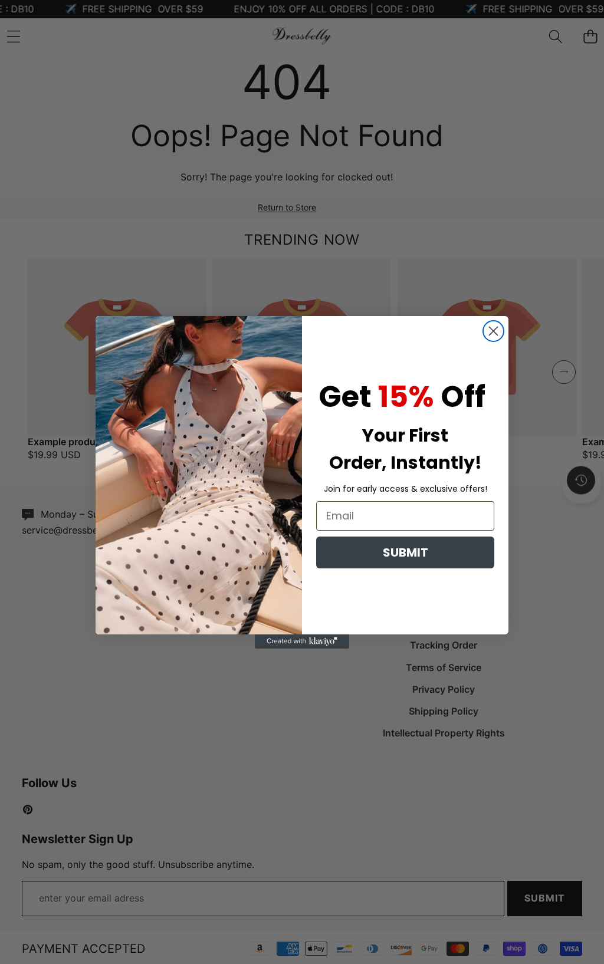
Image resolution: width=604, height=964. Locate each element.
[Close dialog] (493, 331)
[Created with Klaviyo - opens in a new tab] (302, 641)
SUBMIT (405, 552)
